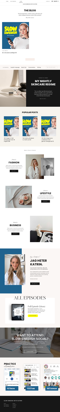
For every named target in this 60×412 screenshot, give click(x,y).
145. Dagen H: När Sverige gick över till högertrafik (9, 139)
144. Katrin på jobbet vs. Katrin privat (28, 139)
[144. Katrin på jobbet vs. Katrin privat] (30, 126)
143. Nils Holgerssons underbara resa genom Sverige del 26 (48, 139)
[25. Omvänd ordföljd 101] (15, 35)
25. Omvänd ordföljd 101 (9, 53)
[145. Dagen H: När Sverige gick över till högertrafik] (11, 126)
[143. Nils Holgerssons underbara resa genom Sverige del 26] (48, 126)
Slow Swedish (5, 50)
